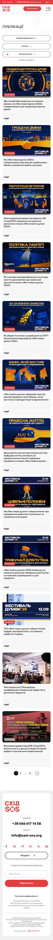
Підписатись (26, 883)
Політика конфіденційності (26, 896)
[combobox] (26, 38)
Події (6, 118)
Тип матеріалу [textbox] (25, 54)
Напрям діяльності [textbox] (25, 38)
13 (30, 773)
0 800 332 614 (23, 2)
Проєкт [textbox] (25, 46)
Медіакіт (25, 855)
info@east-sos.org (26, 835)
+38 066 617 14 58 (26, 823)
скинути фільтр (26, 60)
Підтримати (32, 8)
